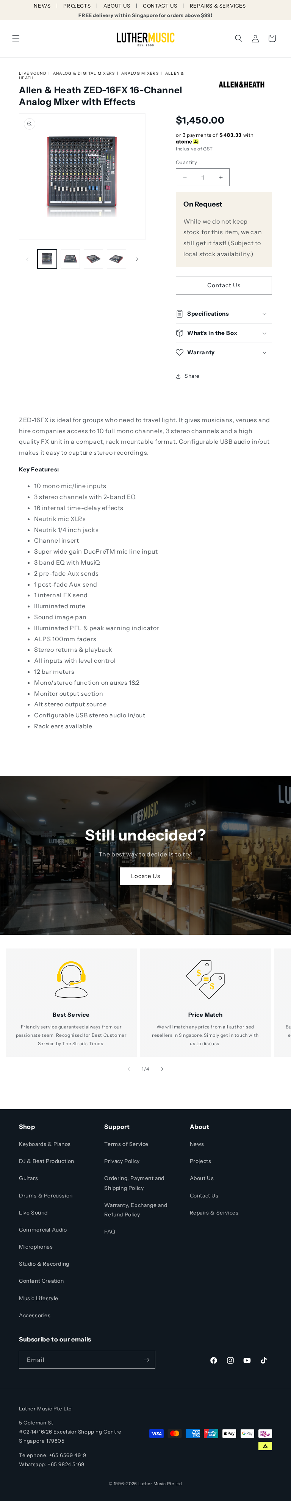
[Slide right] (137, 259)
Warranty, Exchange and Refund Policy (135, 1210)
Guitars (28, 1178)
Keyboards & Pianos (45, 1144)
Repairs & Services (214, 1212)
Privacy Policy (121, 1161)
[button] (16, 38)
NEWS (42, 6)
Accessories (35, 1315)
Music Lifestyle (38, 1298)
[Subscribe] (146, 1360)
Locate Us (145, 876)
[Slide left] (27, 259)
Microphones (36, 1246)
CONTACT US (160, 6)
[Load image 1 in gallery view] (47, 259)
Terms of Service (126, 1144)
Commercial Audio (43, 1229)
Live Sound (33, 73)
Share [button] (192, 376)
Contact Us (224, 285)
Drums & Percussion (46, 1195)
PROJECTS (77, 6)
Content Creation (41, 1280)
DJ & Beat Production (46, 1161)
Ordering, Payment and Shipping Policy (134, 1183)
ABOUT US (116, 6)
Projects (200, 1161)
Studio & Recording (44, 1263)
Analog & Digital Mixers (84, 73)
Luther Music (152, 1483)
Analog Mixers (140, 73)
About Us (202, 1178)
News (197, 1144)
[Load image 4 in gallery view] (116, 259)
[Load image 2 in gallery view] (70, 259)
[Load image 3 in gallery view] (93, 259)
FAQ (109, 1231)
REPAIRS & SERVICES (218, 6)
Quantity (186, 162)
